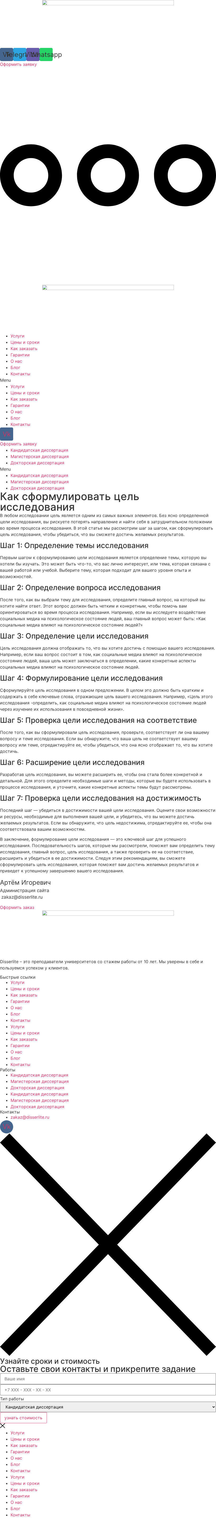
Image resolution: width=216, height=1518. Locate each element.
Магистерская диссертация (40, 456)
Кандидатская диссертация (39, 450)
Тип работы (12, 1399)
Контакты (20, 373)
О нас (16, 361)
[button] (108, 380)
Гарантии (20, 354)
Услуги (17, 336)
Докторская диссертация (37, 462)
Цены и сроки (25, 342)
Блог (15, 367)
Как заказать (24, 348)
